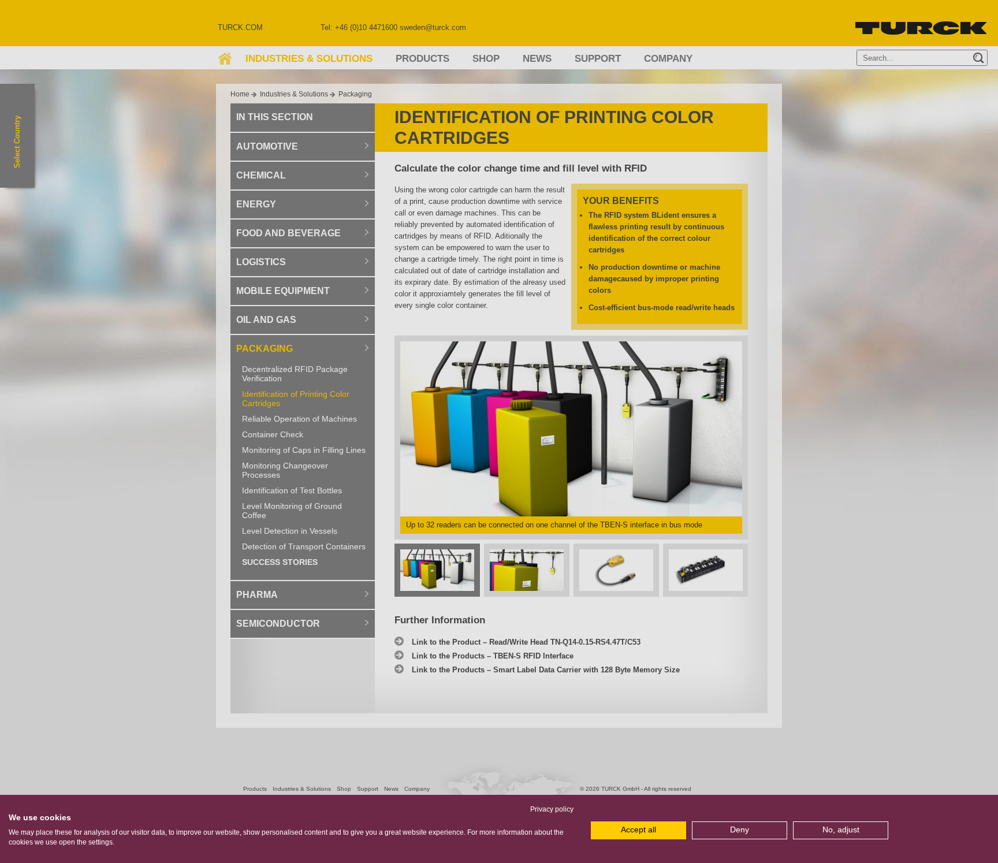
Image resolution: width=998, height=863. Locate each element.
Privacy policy (552, 809)
